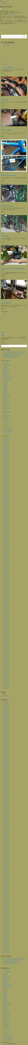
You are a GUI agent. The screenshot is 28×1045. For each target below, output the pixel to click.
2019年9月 (6, 550)
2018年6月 (6, 571)
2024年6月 (6, 473)
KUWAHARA (7, 395)
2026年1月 (6, 446)
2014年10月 (6, 634)
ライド (5, 425)
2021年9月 (6, 517)
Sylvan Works (7, 415)
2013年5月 (6, 658)
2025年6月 (6, 456)
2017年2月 (6, 594)
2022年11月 (6, 500)
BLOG (2, 64)
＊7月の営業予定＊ (8, 67)
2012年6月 (6, 674)
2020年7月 (6, 537)
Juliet (10, 1042)
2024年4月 (6, 476)
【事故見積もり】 (8, 364)
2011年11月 (6, 684)
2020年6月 (6, 539)
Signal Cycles (7, 411)
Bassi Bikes (6, 368)
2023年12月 (6, 482)
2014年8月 (6, 637)
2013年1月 (6, 664)
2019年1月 (6, 562)
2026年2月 (6, 445)
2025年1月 (6, 463)
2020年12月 (6, 530)
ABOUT (4, 2)
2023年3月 (6, 495)
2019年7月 (6, 553)
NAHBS (5, 400)
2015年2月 (6, 628)
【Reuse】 (6, 363)
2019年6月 (6, 554)
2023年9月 (6, 486)
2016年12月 (6, 597)
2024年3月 (6, 478)
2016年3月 (6, 610)
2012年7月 (6, 672)
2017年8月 (6, 586)
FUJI (5, 383)
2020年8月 (6, 536)
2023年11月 (6, 483)
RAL (5, 403)
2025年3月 (6, 461)
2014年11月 (6, 633)
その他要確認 (13, 14)
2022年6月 (6, 506)
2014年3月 (6, 644)
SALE (5, 405)
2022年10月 (6, 502)
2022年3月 (6, 510)
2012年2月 (6, 680)
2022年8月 (6, 503)
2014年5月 (6, 641)
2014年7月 (6, 638)
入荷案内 (6, 427)
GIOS (5, 385)
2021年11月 (6, 515)
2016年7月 (6, 604)
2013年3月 (6, 661)
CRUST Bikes (7, 378)
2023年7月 (6, 489)
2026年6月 (6, 441)
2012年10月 (6, 668)
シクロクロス (7, 424)
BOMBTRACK (7, 373)
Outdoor (6, 401)
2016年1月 (6, 613)
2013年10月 (6, 651)
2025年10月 (6, 451)
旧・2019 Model (7, 431)
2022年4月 (6, 509)
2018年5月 (6, 573)
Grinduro (6, 388)
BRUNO (6, 376)
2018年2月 (6, 577)
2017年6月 (6, 589)
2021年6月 (6, 522)
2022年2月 (6, 512)
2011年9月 (6, 687)
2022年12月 (6, 499)
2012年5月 (6, 675)
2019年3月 (6, 559)
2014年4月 (6, 643)
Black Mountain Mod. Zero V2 (10, 354)
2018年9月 (6, 567)
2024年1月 (6, 480)
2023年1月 (6, 498)
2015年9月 (6, 618)
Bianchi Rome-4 (7, 205)
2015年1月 (6, 630)
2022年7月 (6, 505)
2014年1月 (6, 647)
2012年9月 (6, 670)
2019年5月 (6, 556)
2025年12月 (6, 448)
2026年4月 (6, 442)
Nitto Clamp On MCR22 (9, 357)
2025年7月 (6, 455)
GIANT (5, 384)
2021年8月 (6, 519)
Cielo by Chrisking (8, 377)
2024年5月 (6, 475)
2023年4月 (6, 493)
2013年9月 (6, 653)
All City (5, 367)
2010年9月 (6, 688)
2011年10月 (6, 685)
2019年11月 (6, 547)
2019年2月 (6, 560)
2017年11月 (6, 581)
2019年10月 (6, 549)
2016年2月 (6, 611)
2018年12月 (6, 563)
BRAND (5, 374)
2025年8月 (6, 453)
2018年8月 (6, 569)
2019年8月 (6, 552)
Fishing (5, 381)
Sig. (5, 410)
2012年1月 (6, 681)
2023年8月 (6, 488)
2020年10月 (6, 533)
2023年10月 (6, 485)
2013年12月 (6, 648)
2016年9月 (6, 601)
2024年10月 (6, 468)
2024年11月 (6, 466)
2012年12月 (6, 665)
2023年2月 (6, 496)
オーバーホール (7, 422)
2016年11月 (6, 598)
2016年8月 (6, 603)
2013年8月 (6, 654)
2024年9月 (6, 469)
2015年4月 (6, 626)
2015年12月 (6, 614)
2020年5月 (6, 540)
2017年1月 (6, 596)
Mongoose (6, 398)
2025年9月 (6, 452)
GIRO (5, 387)
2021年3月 (6, 526)
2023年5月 (6, 492)
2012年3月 (6, 678)
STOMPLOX (6, 413)
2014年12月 (6, 631)
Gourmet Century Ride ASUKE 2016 (13, 269)
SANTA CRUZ (7, 408)
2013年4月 (6, 660)
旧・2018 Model (7, 430)
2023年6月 (6, 490)
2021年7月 (6, 520)
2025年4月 (6, 459)
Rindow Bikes (6, 130)
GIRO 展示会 (6, 303)
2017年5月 (6, 590)
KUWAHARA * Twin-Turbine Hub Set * (12, 356)
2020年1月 (6, 544)
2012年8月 (6, 671)
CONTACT (5, 3)
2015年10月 (6, 617)
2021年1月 (6, 529)
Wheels (5, 418)
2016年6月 (6, 606)
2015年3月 (6, 627)
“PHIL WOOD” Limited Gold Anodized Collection (15, 352)
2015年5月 (6, 624)
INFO (6, 64)
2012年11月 (6, 667)
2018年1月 (6, 579)
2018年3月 (6, 576)
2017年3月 (6, 593)
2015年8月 (6, 620)
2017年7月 (6, 587)
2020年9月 (6, 535)
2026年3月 (6, 444)
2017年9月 (6, 584)
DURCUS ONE (7, 380)
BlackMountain (7, 370)
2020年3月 (6, 543)
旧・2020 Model (7, 432)
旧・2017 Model (7, 428)
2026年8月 (6, 438)
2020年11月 (6, 532)
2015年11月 (6, 616)
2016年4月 (6, 608)
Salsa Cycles (7, 407)
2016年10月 (6, 600)
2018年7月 (6, 570)
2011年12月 (6, 682)
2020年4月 (6, 542)
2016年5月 (6, 607)
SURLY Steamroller (8, 175)
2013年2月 (6, 662)
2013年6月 (6, 657)
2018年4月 (6, 574)
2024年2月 (6, 479)
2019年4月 (6, 557)
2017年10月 (6, 583)
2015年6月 (6, 623)
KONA (5, 394)
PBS (3, 335)
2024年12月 (6, 465)
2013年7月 (6, 655)
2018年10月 (6, 566)
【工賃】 (6, 366)
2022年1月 (6, 513)
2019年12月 (6, 546)
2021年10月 (6, 516)
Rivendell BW (7, 404)
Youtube (6, 421)
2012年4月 (6, 677)
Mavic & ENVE (7, 397)
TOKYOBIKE (7, 417)
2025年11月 (6, 449)
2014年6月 (6, 640)
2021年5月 (6, 523)
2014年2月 (6, 645)
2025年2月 (6, 462)
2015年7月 (6, 621)
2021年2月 (6, 527)
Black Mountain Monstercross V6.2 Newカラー (14, 353)
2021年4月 (6, 525)
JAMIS (5, 393)
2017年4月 (6, 591)
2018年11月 (6, 564)
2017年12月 (6, 580)
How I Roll (6, 390)
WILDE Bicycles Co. (8, 420)
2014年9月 (6, 635)
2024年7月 (6, 472)
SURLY (6, 172)
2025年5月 (6, 458)
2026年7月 (6, 439)
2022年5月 (6, 507)
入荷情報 (4, 99)
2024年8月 (6, 471)
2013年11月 (6, 650)
